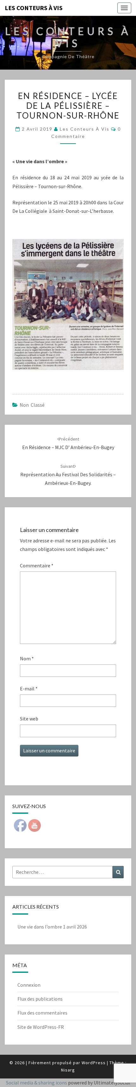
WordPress (94, 1062)
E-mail (29, 688)
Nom (27, 658)
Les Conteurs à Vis (84, 129)
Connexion (28, 985)
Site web (29, 718)
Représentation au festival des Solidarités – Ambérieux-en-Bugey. (68, 474)
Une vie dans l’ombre (39, 926)
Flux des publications (40, 999)
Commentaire (36, 565)
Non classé (32, 405)
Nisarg (68, 1070)
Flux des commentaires (42, 1013)
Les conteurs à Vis (34, 8)
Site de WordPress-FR (40, 1027)
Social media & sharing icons (37, 1082)
